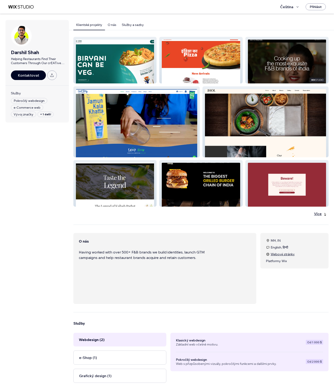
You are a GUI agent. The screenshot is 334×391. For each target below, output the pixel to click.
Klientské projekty (89, 25)
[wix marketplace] (21, 7)
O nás (112, 25)
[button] (115, 60)
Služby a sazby (133, 25)
